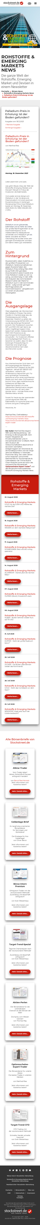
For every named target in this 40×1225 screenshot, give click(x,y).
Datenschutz (20, 1193)
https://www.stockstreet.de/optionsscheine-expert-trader (22, 422)
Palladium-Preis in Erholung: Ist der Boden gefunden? (17, 96)
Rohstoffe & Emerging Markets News (19, 93)
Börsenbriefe (20, 1190)
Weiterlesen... (12, 513)
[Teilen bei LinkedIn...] (27, 1170)
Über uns (31, 1190)
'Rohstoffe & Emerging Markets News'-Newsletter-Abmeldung (20, 1180)
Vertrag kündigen (20, 1197)
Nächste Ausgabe (13, 125)
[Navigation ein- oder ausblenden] (35, 3)
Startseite (5, 91)
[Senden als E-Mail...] (30, 1170)
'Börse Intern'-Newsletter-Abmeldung (20, 1176)
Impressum (31, 1193)
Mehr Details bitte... (20, 791)
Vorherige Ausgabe (12, 128)
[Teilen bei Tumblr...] (20, 1170)
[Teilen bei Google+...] (17, 1170)
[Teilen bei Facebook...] (10, 1170)
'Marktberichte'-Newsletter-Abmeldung (20, 1184)
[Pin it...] (23, 1170)
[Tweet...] (13, 1170)
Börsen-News (17, 91)
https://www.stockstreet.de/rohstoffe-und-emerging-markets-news (19, 418)
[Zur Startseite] (14, 3)
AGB (8, 1193)
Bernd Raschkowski (21, 781)
